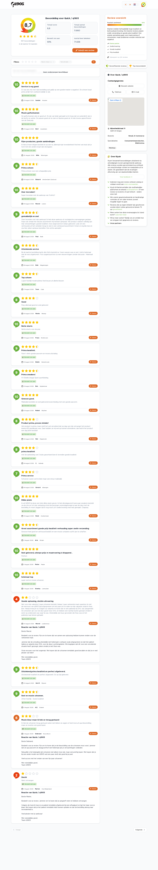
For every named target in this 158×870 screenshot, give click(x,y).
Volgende (138, 830)
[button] (126, 222)
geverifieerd (117, 209)
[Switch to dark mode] (130, 4)
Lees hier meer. (121, 215)
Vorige (18, 830)
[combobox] (48, 62)
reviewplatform (132, 189)
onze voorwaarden (131, 184)
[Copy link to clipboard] (125, 4)
